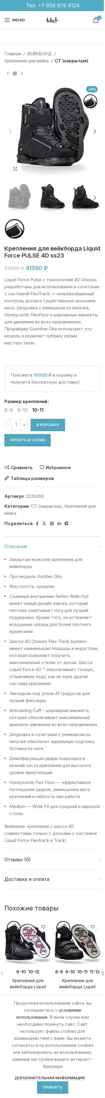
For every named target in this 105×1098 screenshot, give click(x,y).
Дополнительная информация (50, 1077)
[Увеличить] (15, 168)
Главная (12, 53)
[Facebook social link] (37, 524)
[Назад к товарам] (14, 73)
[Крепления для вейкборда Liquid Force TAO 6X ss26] (27, 942)
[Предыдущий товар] (7, 73)
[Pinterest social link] (52, 524)
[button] (10, 131)
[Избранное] (43, 927)
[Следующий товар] (21, 73)
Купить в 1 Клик (27, 440)
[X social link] (44, 524)
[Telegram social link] (66, 524)
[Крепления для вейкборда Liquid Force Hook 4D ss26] (77, 942)
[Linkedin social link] (59, 524)
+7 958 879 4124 (58, 5)
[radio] (8, 410)
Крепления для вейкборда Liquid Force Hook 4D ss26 (77, 987)
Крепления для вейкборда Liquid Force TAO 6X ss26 (27, 987)
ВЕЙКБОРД (39, 53)
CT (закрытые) (71, 61)
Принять (52, 1087)
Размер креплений (25, 401)
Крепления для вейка (26, 61)
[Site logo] (52, 19)
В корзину (47, 424)
